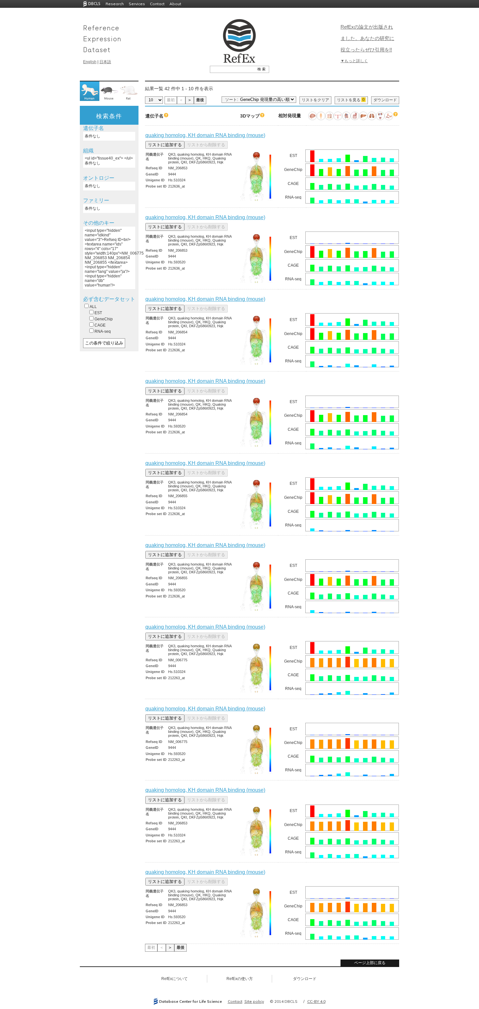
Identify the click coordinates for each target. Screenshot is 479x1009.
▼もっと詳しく (354, 61)
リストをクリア (315, 100)
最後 (200, 100)
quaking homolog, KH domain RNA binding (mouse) (205, 135)
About (175, 3)
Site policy (254, 1001)
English (89, 62)
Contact (157, 3)
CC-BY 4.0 (316, 1001)
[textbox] (232, 69)
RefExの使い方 (239, 978)
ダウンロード (385, 100)
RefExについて (174, 978)
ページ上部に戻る (369, 962)
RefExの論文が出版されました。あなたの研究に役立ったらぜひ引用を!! (367, 38)
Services (137, 3)
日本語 (105, 62)
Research (115, 3)
